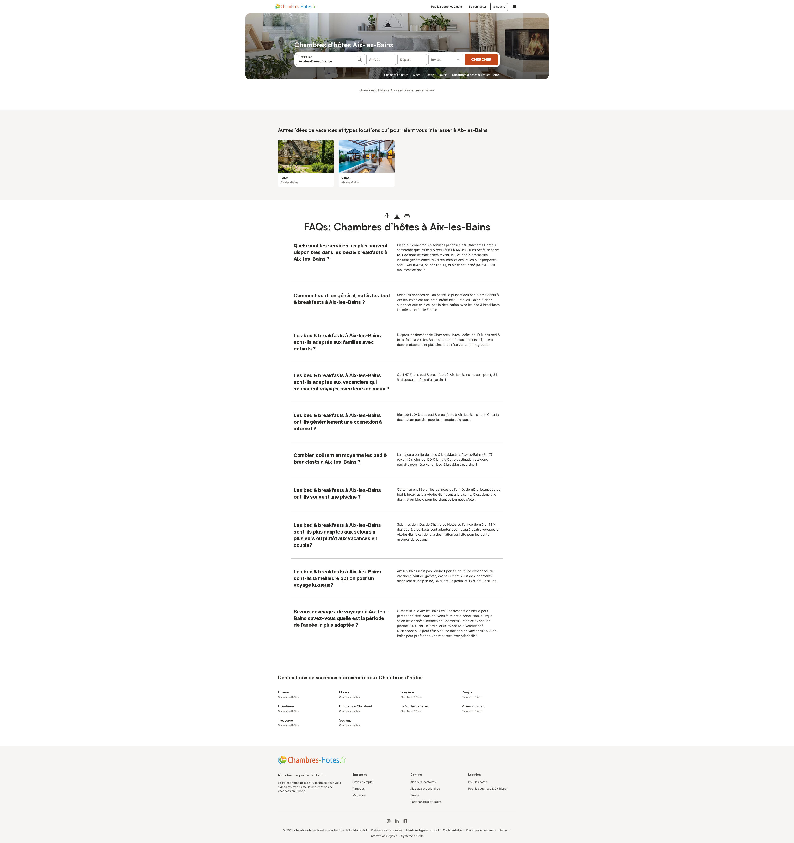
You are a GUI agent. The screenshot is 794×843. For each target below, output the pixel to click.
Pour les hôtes (477, 782)
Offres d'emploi (363, 782)
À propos (359, 788)
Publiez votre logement (446, 6)
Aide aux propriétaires (425, 788)
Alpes (416, 75)
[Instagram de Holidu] (388, 821)
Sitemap (503, 830)
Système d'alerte (412, 836)
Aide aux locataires (423, 782)
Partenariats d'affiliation (426, 801)
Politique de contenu (479, 830)
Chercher (481, 59)
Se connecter (477, 6)
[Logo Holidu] (295, 6)
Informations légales (383, 836)
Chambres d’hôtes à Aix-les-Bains (476, 75)
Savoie (443, 75)
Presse (415, 795)
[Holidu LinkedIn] (397, 821)
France (429, 75)
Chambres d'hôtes (396, 75)
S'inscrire (499, 6)
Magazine (359, 795)
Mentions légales (417, 830)
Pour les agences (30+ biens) (487, 788)
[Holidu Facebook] (405, 821)
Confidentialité (452, 830)
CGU (436, 830)
